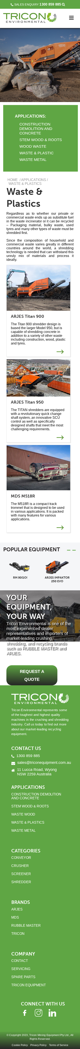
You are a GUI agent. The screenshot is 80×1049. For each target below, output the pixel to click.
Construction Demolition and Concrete (36, 796)
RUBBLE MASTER (26, 925)
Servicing (20, 969)
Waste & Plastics (27, 822)
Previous (74, 550)
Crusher (20, 866)
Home (12, 180)
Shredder (21, 882)
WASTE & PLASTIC (36, 153)
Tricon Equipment (28, 985)
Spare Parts (23, 977)
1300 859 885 (50, 4)
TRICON (18, 933)
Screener (21, 874)
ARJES (17, 909)
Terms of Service (58, 1045)
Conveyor (21, 857)
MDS (15, 917)
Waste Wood (23, 814)
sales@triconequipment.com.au (44, 762)
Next (68, 550)
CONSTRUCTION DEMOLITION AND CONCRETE (35, 128)
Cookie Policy (20, 1045)
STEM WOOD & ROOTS (40, 140)
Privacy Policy (38, 1045)
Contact (19, 961)
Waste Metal (23, 830)
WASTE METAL (33, 160)
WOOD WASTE (32, 146)
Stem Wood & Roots (30, 806)
